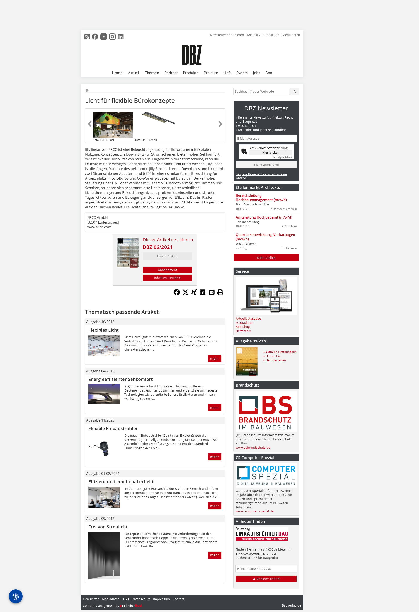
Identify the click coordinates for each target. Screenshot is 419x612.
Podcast (171, 72)
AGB (126, 599)
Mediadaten (291, 35)
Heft (227, 72)
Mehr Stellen (266, 258)
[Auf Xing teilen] (194, 294)
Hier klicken (270, 152)
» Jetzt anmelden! (266, 165)
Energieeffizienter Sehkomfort (120, 379)
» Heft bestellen (274, 360)
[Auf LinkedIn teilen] (203, 294)
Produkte (191, 72)
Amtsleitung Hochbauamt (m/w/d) (264, 217)
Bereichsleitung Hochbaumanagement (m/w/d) (261, 197)
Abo (268, 72)
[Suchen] (294, 91)
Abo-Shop (243, 327)
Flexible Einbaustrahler (113, 428)
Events (242, 72)
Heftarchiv (243, 331)
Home (117, 72)
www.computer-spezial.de (255, 511)
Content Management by (101, 606)
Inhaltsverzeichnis (167, 278)
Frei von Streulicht (108, 527)
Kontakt (178, 599)
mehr (214, 358)
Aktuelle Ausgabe (248, 318)
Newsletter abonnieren (227, 35)
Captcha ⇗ (282, 157)
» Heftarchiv (272, 356)
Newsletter (91, 599)
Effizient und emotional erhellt (121, 482)
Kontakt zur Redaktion (263, 35)
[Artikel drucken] (220, 292)
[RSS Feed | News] (87, 36)
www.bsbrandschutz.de (253, 447)
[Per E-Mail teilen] (211, 292)
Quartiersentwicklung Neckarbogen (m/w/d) (265, 236)
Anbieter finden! (268, 579)
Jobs (256, 72)
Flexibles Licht (103, 330)
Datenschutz (141, 599)
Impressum (161, 599)
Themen (152, 72)
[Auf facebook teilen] (176, 294)
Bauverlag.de (291, 605)
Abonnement (167, 270)
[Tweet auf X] (185, 294)
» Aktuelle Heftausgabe (280, 352)
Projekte (211, 72)
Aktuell (134, 72)
